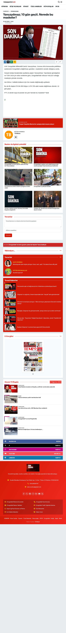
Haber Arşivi (39, 512)
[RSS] (42, 493)
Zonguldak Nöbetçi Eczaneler (15, 502)
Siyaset (20, 518)
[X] (26, 493)
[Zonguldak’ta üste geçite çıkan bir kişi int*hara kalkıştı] (18, 155)
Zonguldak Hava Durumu (43, 502)
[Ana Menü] (61, 2)
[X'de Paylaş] (8, 61)
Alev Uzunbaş (17, 262)
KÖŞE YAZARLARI (15, 6)
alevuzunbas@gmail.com (34, 487)
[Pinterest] (30, 493)
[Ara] (59, 2)
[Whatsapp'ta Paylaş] (11, 61)
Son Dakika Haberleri (12, 512)
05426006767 (34, 483)
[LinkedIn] (36, 493)
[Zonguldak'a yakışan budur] (47, 177)
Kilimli (60, 518)
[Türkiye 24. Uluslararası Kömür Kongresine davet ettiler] (47, 199)
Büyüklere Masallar (20, 270)
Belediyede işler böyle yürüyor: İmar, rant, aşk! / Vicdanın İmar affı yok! (35, 264)
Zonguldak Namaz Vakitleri (14, 505)
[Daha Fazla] (14, 61)
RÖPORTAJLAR (48, 6)
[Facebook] (23, 493)
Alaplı (56, 518)
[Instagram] (33, 493)
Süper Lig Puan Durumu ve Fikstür (16, 508)
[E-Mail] (15, 137)
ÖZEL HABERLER (36, 6)
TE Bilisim (17, 133)
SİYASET (26, 6)
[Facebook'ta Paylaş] (5, 61)
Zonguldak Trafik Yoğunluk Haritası (45, 505)
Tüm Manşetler (40, 508)
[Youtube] (39, 493)
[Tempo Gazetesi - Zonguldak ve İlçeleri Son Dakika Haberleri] (9, 2)
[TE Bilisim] (9, 134)
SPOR (57, 6)
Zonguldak (14, 11)
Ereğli (52, 518)
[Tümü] (60, 250)
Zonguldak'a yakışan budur (42, 186)
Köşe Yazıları (13, 518)
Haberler (6, 11)
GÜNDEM (4, 6)
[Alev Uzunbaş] (8, 263)
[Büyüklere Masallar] (8, 271)
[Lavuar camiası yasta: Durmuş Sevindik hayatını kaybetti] (18, 199)
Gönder (8, 235)
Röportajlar (35, 518)
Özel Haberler (27, 518)
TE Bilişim (37, 521)
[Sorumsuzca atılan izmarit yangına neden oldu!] (18, 177)
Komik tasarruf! (18, 272)
